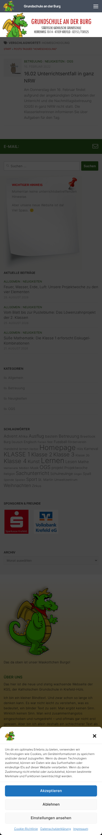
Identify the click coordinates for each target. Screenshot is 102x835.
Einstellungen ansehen (51, 817)
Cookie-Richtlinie (26, 829)
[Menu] (96, 6)
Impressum (80, 829)
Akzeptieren (51, 790)
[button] (94, 735)
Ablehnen (51, 804)
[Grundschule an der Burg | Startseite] (31, 6)
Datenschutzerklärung (55, 829)
